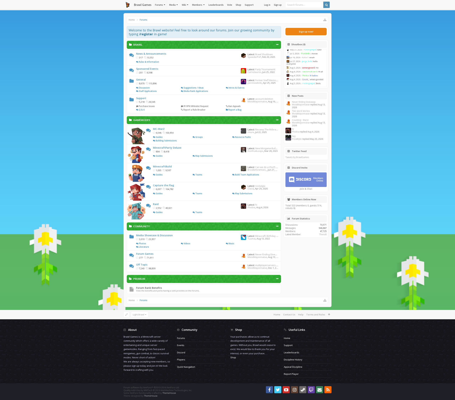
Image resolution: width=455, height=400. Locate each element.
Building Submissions (166, 140)
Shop (238, 4)
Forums (159, 4)
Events (180, 345)
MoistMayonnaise (257, 101)
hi (256, 204)
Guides (159, 137)
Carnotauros (254, 72)
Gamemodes (141, 120)
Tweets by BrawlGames (297, 157)
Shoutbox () (298, 44)
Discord (181, 352)
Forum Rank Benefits (149, 287)
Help (300, 314)
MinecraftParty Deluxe (167, 147)
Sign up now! (306, 31)
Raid (156, 204)
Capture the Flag (163, 185)
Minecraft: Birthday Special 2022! (272, 236)
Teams (198, 174)
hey (294, 136)
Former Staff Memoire (267, 80)
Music (231, 243)
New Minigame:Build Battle (269, 148)
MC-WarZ (159, 129)
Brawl (137, 44)
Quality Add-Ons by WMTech (158, 390)
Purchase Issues (146, 106)
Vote (229, 4)
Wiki (184, 4)
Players (181, 359)
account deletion (264, 98)
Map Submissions (204, 155)
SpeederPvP (254, 57)
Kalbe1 (305, 57)
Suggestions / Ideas (193, 87)
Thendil (323, 234)
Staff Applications (147, 91)
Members (197, 4)
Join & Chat (306, 188)
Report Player (291, 374)
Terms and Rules (315, 314)
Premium (139, 278)
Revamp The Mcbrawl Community (273, 129)
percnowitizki (255, 82)
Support (249, 4)
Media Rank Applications (195, 91)
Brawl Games (142, 5)
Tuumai (252, 238)
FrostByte (297, 138)
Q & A (141, 109)
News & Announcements (151, 53)
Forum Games (144, 253)
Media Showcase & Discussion (154, 235)
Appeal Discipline (293, 366)
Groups (199, 137)
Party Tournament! (265, 69)
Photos (142, 243)
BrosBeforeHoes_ (257, 169)
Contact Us (289, 314)
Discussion (144, 87)
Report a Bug (235, 109)
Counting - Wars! (300, 120)
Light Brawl (138, 314)
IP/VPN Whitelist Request (195, 106)
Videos (186, 243)
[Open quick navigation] (325, 19)
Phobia (251, 207)
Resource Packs (242, 137)
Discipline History (293, 359)
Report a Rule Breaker (194, 109)
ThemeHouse (169, 393)
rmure (251, 132)
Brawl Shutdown (264, 54)
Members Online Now (304, 199)
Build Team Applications (246, 174)
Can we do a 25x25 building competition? (277, 167)
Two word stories (301, 110)
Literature (143, 246)
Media (172, 4)
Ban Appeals (234, 106)
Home (277, 314)
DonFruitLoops (255, 151)
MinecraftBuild (162, 166)
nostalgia (260, 185)
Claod (251, 188)
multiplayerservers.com (268, 265)
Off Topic (142, 264)
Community (141, 226)
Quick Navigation (186, 366)
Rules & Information (148, 61)
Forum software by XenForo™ (152, 387)
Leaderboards (216, 4)
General (141, 79)
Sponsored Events (147, 68)
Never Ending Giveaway (268, 254)
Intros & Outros (236, 87)
